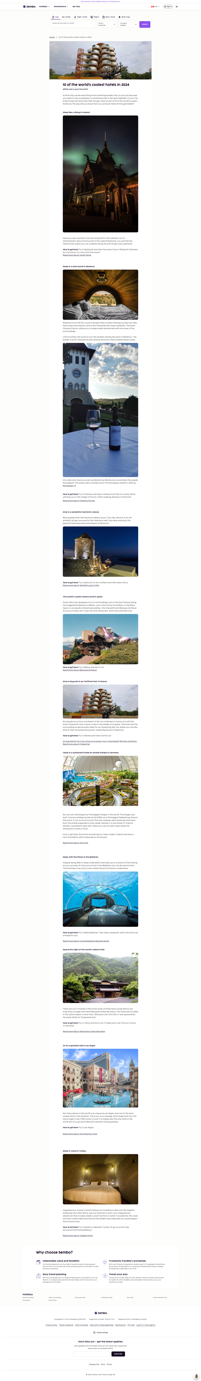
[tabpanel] (100, 24)
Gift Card (131, 1325)
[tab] (55, 17)
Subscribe (118, 1354)
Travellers (123, 23)
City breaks (26, 1300)
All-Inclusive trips (80, 1297)
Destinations (60, 6)
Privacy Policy (51, 1325)
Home (52, 37)
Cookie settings (102, 1332)
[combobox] (73, 25)
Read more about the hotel (75, 843)
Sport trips (130, 1297)
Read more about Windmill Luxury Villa (81, 585)
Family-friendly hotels (160, 1297)
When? (100, 23)
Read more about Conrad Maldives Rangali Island (86, 941)
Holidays (43, 6)
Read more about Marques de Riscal (80, 670)
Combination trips (106, 1297)
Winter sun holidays (55, 1297)
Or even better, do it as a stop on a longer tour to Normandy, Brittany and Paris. (100, 741)
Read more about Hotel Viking (77, 255)
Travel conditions (66, 1325)
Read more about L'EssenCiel (76, 744)
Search (145, 24)
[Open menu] (176, 6)
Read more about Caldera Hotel (78, 1236)
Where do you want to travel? (63, 23)
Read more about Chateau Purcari (79, 501)
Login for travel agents (145, 1325)
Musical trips (53, 1300)
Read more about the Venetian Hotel (80, 1134)
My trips (76, 6)
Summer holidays (28, 1297)
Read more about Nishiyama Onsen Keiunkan (84, 1031)
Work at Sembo (81, 1325)
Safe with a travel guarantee (101, 1325)
